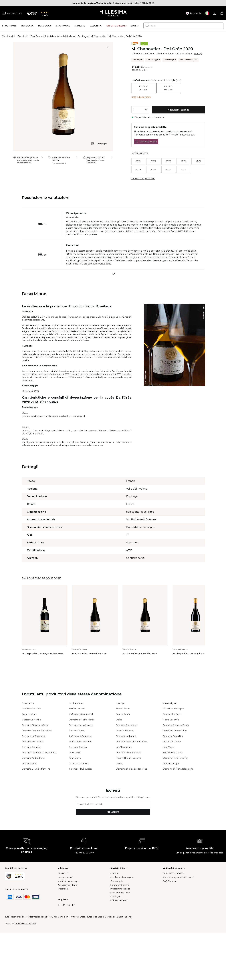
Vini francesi (37, 36)
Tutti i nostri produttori (16, 917)
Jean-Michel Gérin (172, 714)
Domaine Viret (29, 763)
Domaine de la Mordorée (82, 719)
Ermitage (83, 36)
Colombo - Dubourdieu (80, 769)
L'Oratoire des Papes (173, 708)
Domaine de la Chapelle (81, 725)
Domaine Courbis (78, 747)
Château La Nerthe (31, 719)
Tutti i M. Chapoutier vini (143, 178)
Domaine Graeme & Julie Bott (37, 730)
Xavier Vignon (170, 703)
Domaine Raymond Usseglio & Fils (39, 752)
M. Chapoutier (98, 36)
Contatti (114, 873)
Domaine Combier (31, 747)
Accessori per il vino (67, 885)
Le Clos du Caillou (172, 741)
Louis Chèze (75, 752)
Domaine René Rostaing (175, 758)
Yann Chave (75, 758)
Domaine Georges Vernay (176, 725)
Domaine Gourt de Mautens (36, 769)
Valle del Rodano (164, 53)
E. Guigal (120, 703)
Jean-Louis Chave (125, 730)
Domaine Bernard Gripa (175, 730)
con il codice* (106, 3)
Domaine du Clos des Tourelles (131, 769)
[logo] (113, 13)
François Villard (29, 714)
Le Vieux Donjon (171, 763)
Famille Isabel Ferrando (80, 741)
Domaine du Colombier (34, 736)
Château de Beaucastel (81, 714)
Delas (119, 719)
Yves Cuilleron (123, 708)
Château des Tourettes (80, 736)
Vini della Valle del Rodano (61, 36)
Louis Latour (28, 703)
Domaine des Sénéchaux (128, 752)
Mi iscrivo (113, 812)
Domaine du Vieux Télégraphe (178, 769)
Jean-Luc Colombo (78, 763)
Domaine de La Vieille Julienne (131, 741)
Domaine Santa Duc (173, 736)
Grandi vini (23, 36)
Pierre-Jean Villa (171, 719)
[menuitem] (9, 25)
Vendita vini (8, 36)
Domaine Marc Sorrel (33, 741)
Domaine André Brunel (33, 758)
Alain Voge (168, 747)
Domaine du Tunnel (126, 736)
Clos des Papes (76, 730)
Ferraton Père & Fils (172, 752)
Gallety (119, 763)
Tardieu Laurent (77, 708)
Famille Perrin (123, 714)
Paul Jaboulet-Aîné (31, 708)
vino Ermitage (107, 351)
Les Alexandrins (123, 747)
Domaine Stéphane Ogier (35, 725)
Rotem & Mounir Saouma (128, 758)
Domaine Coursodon (126, 725)
